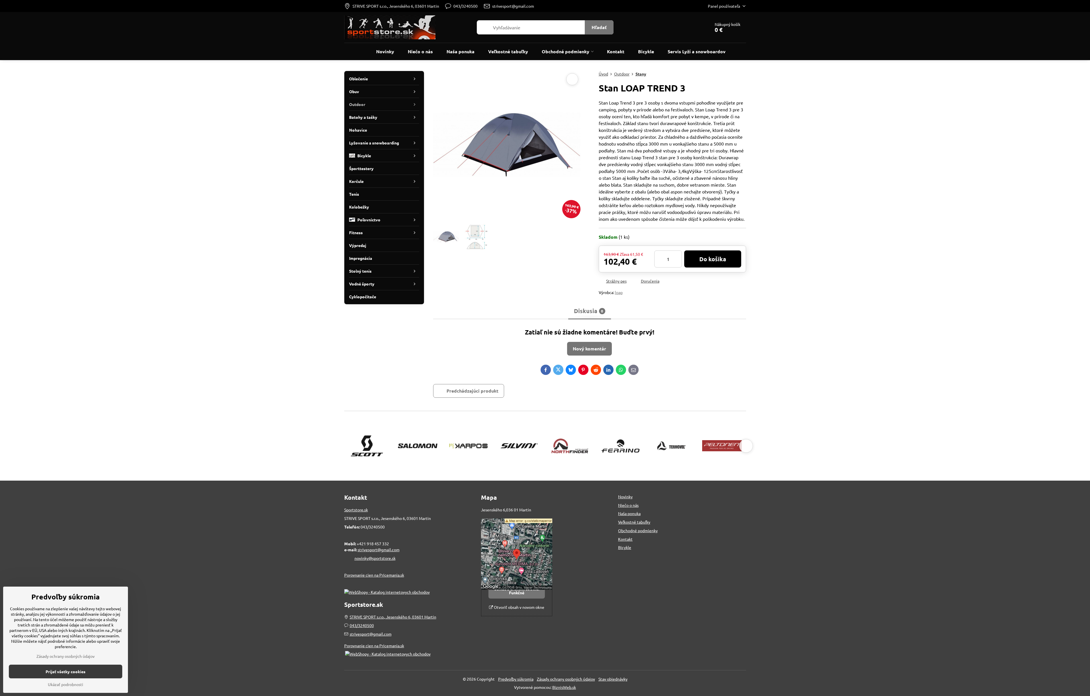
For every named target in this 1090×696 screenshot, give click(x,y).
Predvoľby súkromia (515, 678)
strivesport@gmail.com (379, 549)
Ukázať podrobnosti (65, 684)
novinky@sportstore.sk (375, 558)
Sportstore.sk (356, 509)
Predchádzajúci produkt (472, 391)
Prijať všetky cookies (65, 671)
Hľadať (599, 27)
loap (619, 292)
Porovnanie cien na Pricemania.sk (374, 574)
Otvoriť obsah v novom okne (518, 607)
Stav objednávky (612, 678)
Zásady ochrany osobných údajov (566, 678)
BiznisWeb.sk (564, 687)
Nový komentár (589, 349)
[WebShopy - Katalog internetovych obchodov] (387, 592)
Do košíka (712, 259)
